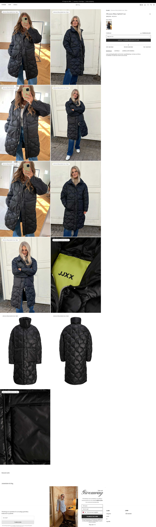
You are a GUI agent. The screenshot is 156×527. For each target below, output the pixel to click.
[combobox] (84, 512)
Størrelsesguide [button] (146, 33)
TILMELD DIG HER (92, 516)
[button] (9, 5)
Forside (108, 10)
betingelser (95, 521)
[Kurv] (154, 5)
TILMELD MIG (17, 522)
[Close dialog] (105, 487)
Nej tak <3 (92, 524)
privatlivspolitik (88, 521)
